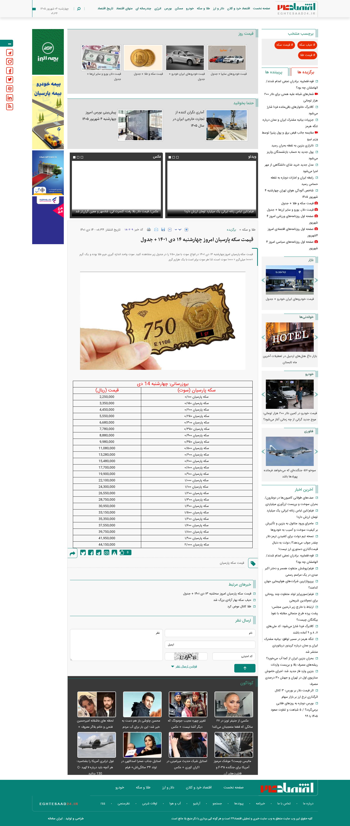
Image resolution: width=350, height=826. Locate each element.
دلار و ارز (218, 8)
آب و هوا (175, 803)
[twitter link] (10, 80)
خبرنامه (260, 803)
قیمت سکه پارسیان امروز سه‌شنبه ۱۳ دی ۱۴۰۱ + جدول (217, 593)
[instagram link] (10, 61)
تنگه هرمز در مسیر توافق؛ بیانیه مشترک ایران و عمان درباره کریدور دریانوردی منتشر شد (291, 646)
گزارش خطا (114, 552)
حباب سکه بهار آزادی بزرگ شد (232, 600)
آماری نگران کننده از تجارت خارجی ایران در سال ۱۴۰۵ (188, 119)
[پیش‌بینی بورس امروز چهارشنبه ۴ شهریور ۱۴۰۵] (140, 125)
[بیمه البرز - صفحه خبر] (48, 52)
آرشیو (196, 803)
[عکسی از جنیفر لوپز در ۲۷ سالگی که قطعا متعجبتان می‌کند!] (231, 705)
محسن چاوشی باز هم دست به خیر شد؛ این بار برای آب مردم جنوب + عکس (141, 727)
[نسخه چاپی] (149, 229)
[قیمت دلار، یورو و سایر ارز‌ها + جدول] (101, 58)
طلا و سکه (203, 8)
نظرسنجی (124, 803)
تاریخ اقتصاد (105, 8)
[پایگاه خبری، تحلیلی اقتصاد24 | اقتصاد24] (289, 9)
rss (103, 803)
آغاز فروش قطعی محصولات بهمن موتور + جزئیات (290, 416)
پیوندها (239, 803)
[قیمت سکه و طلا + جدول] (143, 58)
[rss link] (10, 107)
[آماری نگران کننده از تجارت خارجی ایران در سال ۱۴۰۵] (226, 125)
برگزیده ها (306, 72)
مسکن (179, 8)
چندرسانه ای (143, 8)
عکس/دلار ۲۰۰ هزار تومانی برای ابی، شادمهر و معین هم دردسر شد (118, 208)
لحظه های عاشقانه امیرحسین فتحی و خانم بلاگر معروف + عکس (95, 727)
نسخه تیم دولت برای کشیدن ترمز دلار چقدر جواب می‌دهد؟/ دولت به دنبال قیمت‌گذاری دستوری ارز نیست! (292, 543)
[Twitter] (83, 552)
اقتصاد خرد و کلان (238, 8)
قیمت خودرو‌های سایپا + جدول (229, 74)
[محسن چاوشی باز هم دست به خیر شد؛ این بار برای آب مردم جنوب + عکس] (140, 705)
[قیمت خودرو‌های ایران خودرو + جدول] (185, 58)
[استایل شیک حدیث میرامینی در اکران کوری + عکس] (185, 745)
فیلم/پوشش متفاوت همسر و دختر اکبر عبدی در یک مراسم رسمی (213, 211)
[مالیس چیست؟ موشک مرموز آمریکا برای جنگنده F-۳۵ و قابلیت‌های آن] (231, 745)
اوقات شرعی (149, 803)
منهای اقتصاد (124, 8)
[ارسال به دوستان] (156, 229)
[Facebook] (91, 552)
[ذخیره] (163, 229)
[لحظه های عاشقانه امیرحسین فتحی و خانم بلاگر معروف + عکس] (94, 705)
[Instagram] (106, 552)
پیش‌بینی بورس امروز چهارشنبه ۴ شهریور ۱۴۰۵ (99, 115)
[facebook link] (10, 71)
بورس (168, 8)
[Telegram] (98, 552)
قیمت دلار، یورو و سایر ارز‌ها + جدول (104, 77)
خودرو (190, 8)
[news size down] (169, 229)
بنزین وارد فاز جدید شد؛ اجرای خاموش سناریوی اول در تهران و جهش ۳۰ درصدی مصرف (291, 678)
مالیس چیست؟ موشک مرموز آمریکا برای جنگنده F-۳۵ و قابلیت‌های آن (232, 767)
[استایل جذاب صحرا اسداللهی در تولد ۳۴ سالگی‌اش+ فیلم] (140, 745)
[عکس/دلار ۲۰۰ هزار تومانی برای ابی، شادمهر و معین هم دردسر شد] (116, 188)
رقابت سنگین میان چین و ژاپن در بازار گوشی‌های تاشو (290, 473)
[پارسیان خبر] (48, 112)
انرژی (157, 8)
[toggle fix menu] (6, 43)
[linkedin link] (10, 98)
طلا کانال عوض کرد (239, 606)
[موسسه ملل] (48, 172)
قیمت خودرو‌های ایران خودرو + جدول (187, 77)
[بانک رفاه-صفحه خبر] (48, 220)
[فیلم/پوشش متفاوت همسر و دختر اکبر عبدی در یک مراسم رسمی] (211, 188)
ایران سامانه (55, 818)
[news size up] (186, 229)
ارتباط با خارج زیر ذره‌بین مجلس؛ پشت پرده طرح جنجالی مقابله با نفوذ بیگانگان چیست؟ (294, 613)
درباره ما (308, 803)
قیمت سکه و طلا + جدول (148, 74)
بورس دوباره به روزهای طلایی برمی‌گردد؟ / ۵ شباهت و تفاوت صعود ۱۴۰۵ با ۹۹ (294, 710)
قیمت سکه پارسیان (232, 563)
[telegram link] (10, 52)
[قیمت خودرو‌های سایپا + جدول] (227, 58)
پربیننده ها (273, 72)
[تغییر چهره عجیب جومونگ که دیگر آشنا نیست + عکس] (185, 705)
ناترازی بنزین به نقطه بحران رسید (292, 145)
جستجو (217, 803)
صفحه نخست (261, 8)
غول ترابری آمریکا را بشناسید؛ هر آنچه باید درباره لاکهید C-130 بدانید (95, 767)
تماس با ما (284, 803)
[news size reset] (178, 229)
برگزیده (231, 230)
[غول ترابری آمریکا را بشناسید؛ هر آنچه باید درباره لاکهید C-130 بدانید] (94, 745)
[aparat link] (10, 89)
